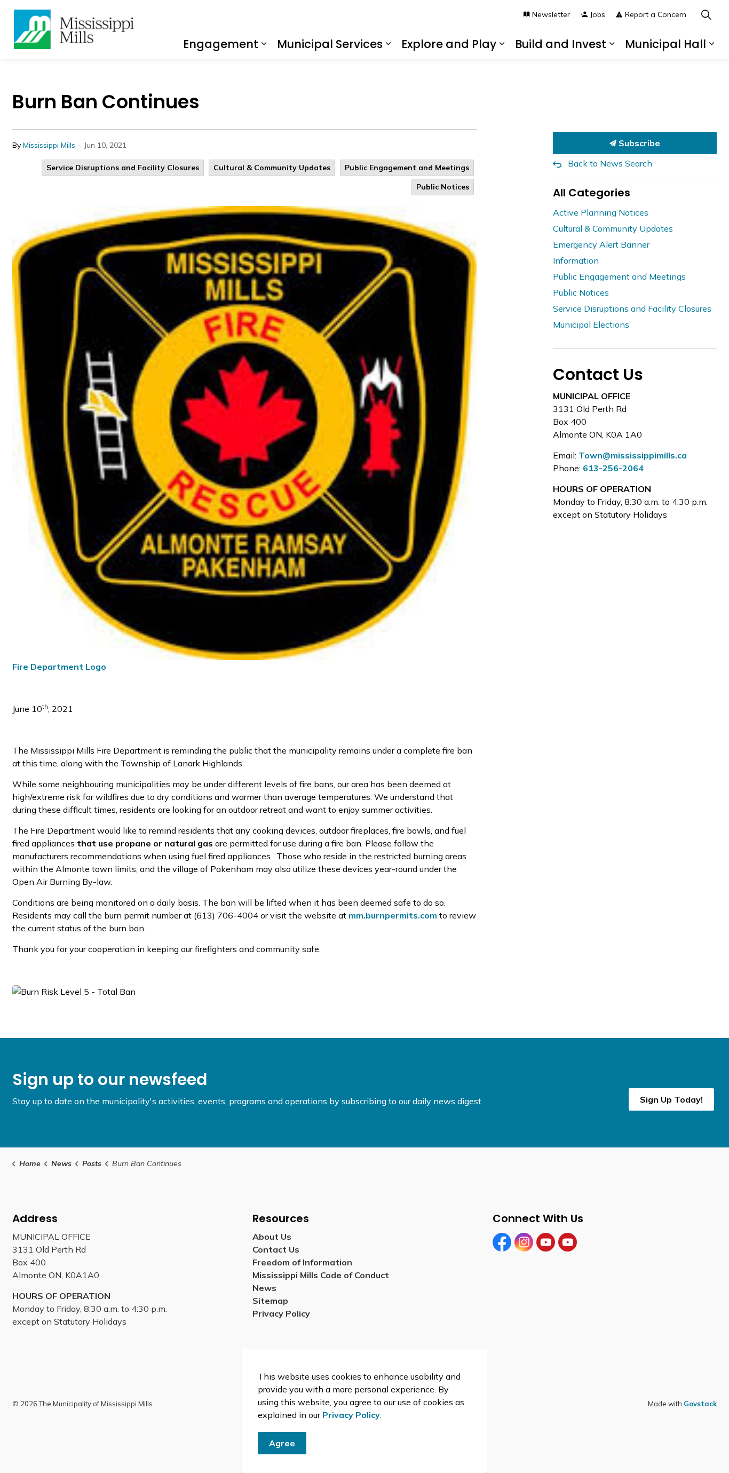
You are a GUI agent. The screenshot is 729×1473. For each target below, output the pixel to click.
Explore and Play (448, 44)
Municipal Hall (665, 44)
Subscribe (638, 143)
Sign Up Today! (671, 1099)
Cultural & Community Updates (271, 167)
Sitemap (272, 1300)
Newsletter (551, 14)
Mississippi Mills (49, 145)
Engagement (220, 44)
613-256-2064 (613, 468)
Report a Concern (655, 14)
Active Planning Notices (600, 212)
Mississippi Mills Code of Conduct (320, 1275)
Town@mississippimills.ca (633, 455)
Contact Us (275, 1249)
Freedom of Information (302, 1262)
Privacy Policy (281, 1313)
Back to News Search (610, 163)
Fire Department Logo (59, 666)
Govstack (700, 1403)
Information (576, 260)
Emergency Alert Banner (601, 244)
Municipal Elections (591, 324)
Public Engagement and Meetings (407, 167)
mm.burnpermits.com (392, 915)
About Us (271, 1236)
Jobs (597, 14)
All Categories (591, 192)
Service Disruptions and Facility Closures (122, 167)
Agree (282, 1443)
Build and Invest (560, 44)
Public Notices (442, 187)
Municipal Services (330, 44)
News (264, 1287)
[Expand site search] (706, 14)
